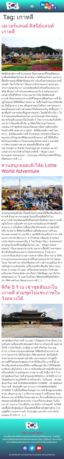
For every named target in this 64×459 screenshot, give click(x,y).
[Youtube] (39, 448)
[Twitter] (32, 448)
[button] (32, 6)
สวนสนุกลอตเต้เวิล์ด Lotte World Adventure (29, 168)
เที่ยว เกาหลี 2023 (32, 433)
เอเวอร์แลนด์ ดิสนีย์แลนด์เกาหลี (27, 28)
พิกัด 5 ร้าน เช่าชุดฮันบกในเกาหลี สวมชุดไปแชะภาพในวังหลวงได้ (30, 292)
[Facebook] (25, 448)
